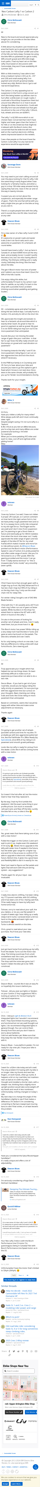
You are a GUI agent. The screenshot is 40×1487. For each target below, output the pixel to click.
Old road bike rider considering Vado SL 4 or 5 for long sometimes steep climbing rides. (22, 1329)
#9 (38, 726)
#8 (38, 660)
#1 (38, 28)
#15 (37, 1012)
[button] (3, 3)
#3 (38, 229)
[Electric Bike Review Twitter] (17, 1471)
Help (3, 1467)
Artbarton (9, 1334)
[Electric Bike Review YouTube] (3, 1471)
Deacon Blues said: (9, 770)
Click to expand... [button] (20, 788)
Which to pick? (12, 1317)
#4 (38, 305)
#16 (37, 1064)
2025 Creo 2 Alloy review (17, 1340)
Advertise (23, 1467)
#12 (37, 891)
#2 (38, 173)
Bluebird (8, 1319)
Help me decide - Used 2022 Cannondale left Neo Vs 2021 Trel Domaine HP (21, 1293)
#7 (38, 579)
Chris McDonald (10, 15)
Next (20, 1275)
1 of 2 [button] (14, 1275)
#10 (37, 766)
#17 (37, 1127)
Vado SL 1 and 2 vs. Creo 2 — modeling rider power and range (21, 1306)
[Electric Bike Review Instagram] (12, 1471)
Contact (15, 1467)
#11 (37, 830)
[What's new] (35, 4)
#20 (37, 1264)
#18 (37, 1177)
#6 (38, 511)
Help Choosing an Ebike (21, 1298)
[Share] (35, 28)
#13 (37, 945)
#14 (37, 980)
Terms (8, 1467)
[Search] (38, 4)
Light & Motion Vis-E (22, 1016)
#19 (37, 1215)
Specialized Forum (23, 1310)
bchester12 (9, 1298)
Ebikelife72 (9, 1343)
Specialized (5, 740)
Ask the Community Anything (21, 1319)
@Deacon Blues (28, 546)
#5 (38, 408)
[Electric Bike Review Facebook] (8, 1471)
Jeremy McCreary (11, 1310)
